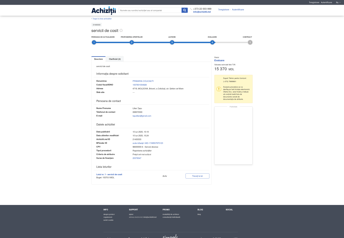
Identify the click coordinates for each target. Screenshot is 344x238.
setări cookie (108, 220)
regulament (107, 217)
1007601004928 (140, 84)
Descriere (98, 59)
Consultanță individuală (171, 217)
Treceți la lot (197, 175)
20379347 (137, 158)
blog (199, 214)
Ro (337, 2)
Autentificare (326, 2)
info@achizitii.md (202, 11)
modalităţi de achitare (171, 214)
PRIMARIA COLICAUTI (143, 81)
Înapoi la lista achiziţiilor (102, 18)
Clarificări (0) (115, 59)
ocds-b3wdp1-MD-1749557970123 (148, 143)
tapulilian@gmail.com (142, 115)
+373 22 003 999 (201, 8)
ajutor (131, 214)
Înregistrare (314, 2)
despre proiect (109, 214)
